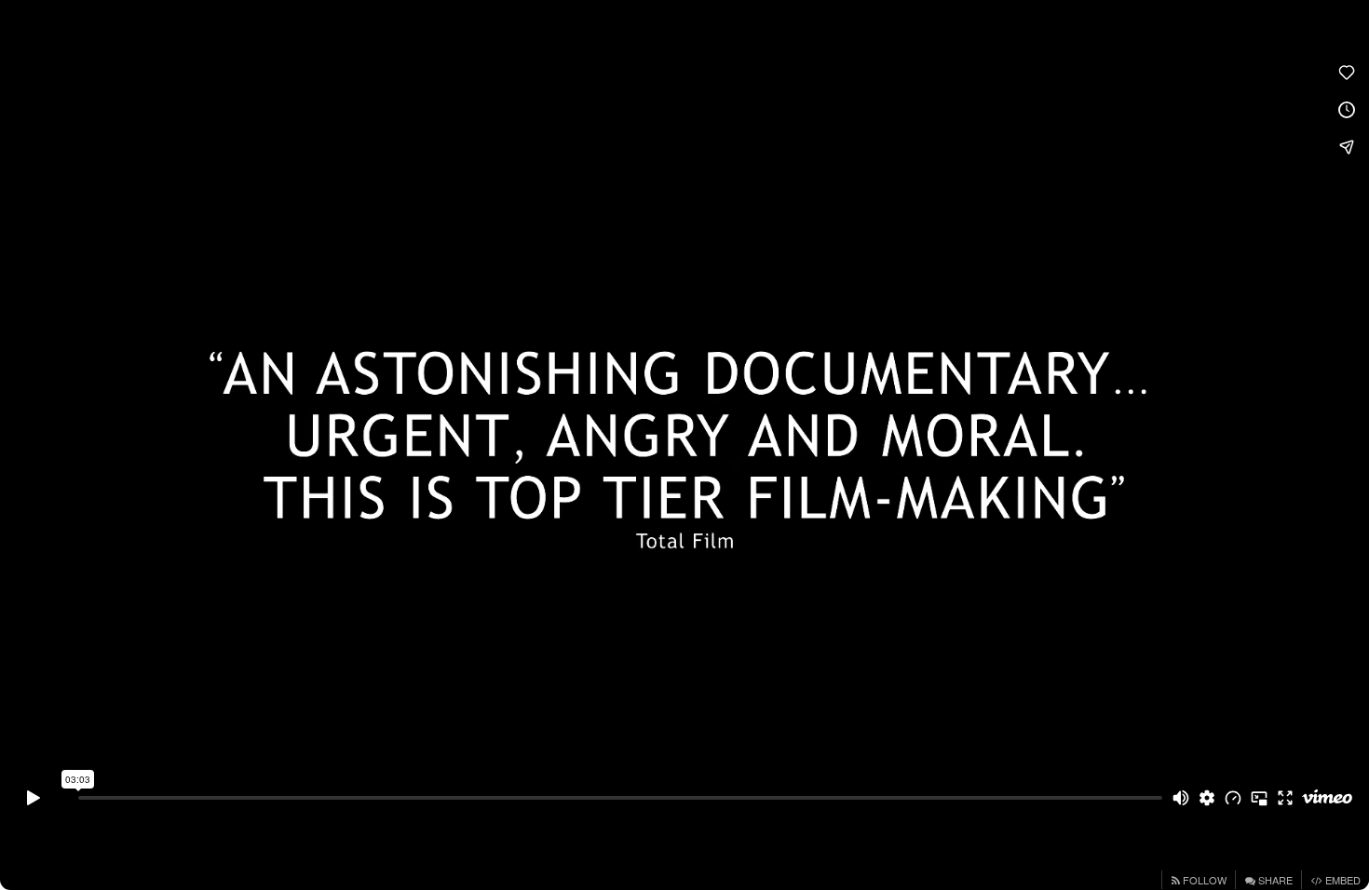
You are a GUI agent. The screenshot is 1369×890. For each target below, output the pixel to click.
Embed (1341, 879)
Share (1274, 879)
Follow (1203, 879)
